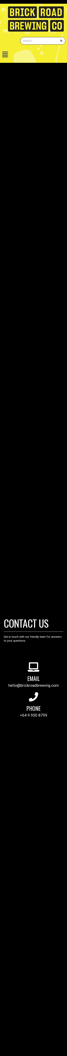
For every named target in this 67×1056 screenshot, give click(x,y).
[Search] (61, 40)
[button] (33, 54)
